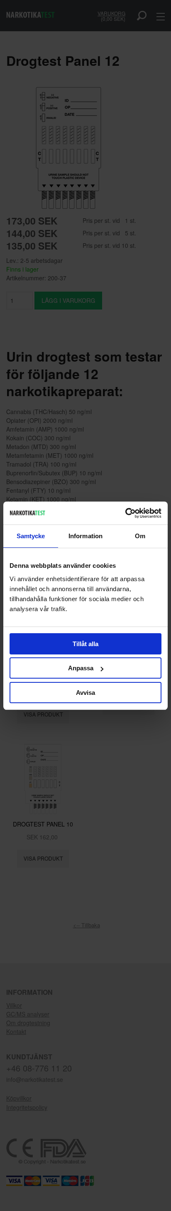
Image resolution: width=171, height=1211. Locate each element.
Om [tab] (140, 535)
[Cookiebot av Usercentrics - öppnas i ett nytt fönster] (125, 513)
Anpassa (80, 668)
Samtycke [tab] (31, 535)
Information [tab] (85, 535)
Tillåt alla (85, 643)
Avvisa (85, 692)
